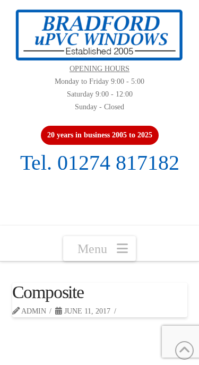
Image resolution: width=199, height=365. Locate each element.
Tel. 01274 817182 (99, 163)
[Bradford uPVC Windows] (99, 35)
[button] (99, 248)
